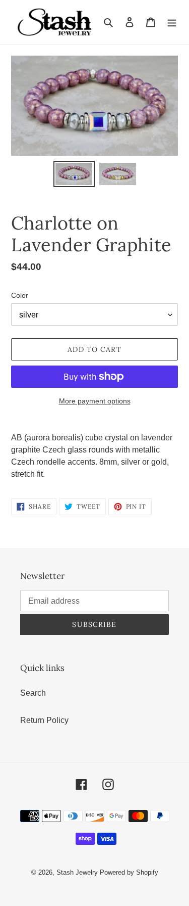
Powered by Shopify (129, 872)
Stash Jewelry (78, 872)
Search (33, 693)
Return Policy (44, 720)
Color (19, 295)
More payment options (95, 401)
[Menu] (171, 22)
